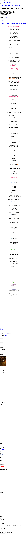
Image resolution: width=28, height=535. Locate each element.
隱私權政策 (18, 525)
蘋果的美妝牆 (2, 466)
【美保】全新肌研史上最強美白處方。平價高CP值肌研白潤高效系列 (14, 23)
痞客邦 (5, 333)
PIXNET (9, 525)
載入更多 (1, 338)
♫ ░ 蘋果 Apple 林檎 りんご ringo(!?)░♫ (10, 5)
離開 (3, 533)
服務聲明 (20, 525)
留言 (7, 333)
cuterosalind (1, 329)
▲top (1, 337)
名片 (2, 20)
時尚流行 (6, 335)
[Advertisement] (3, 505)
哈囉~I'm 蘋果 (1, 454)
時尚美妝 (6, 17)
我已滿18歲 (2, 533)
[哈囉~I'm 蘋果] (0, 455)
